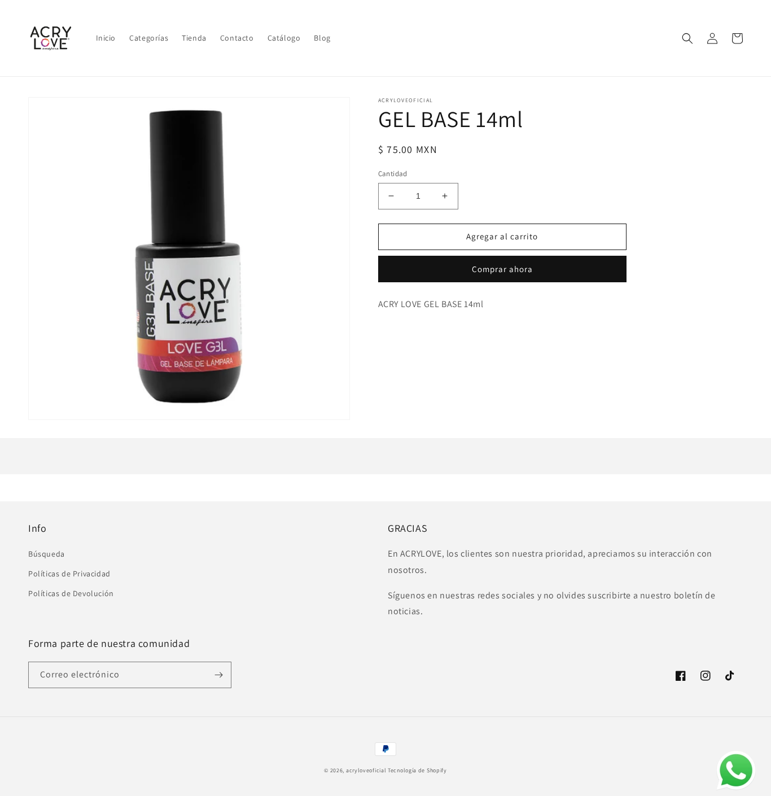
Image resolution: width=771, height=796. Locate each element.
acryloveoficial (366, 770)
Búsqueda (46, 554)
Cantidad (393, 173)
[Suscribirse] (218, 675)
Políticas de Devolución (71, 593)
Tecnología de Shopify (417, 770)
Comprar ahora (502, 269)
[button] (687, 38)
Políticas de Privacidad (69, 573)
